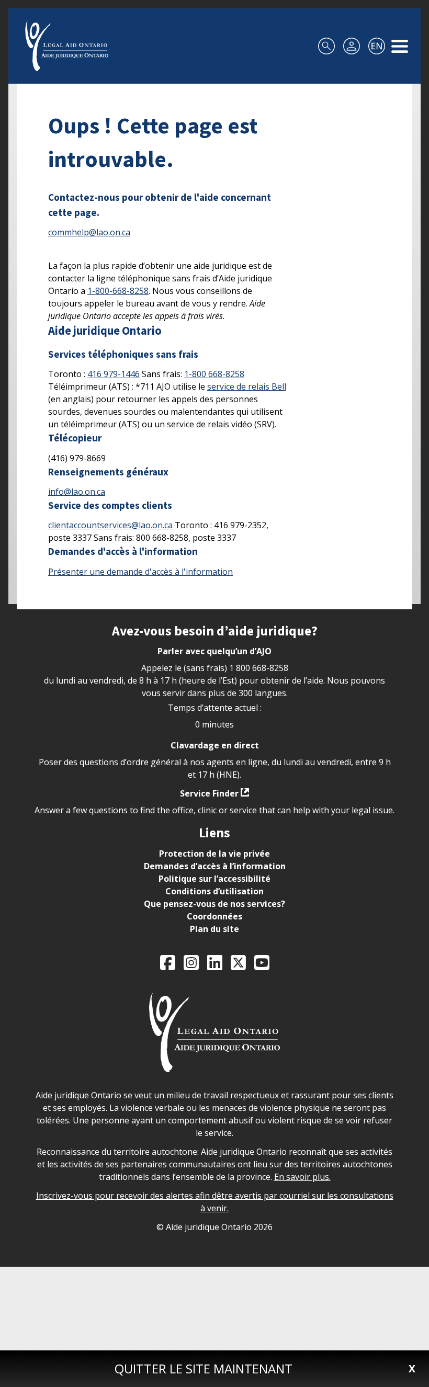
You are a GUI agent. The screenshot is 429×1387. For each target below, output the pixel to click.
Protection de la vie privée (214, 853)
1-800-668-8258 (118, 291)
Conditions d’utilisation (214, 891)
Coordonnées (214, 916)
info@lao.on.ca (76, 491)
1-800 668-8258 (214, 374)
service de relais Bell (246, 386)
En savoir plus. (302, 1177)
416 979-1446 (113, 374)
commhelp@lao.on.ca (89, 232)
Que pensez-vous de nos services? (214, 903)
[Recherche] (326, 46)
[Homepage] (66, 46)
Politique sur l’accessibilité (214, 878)
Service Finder (209, 793)
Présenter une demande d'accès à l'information (140, 571)
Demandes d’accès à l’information (215, 866)
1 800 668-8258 (258, 668)
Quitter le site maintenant (203, 1368)
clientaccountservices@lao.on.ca (110, 525)
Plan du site (214, 929)
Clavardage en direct (215, 745)
